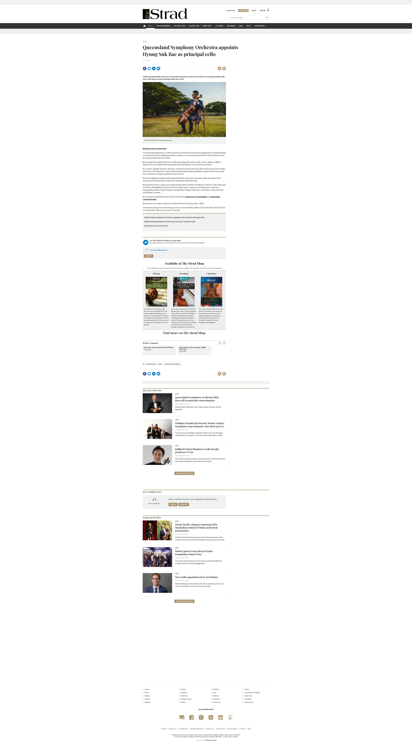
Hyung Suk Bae (151, 364)
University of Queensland (195, 197)
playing (168, 268)
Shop (254, 10)
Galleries (216, 689)
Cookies (242, 729)
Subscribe (243, 10)
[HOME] (144, 26)
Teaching (183, 273)
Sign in (197, 64)
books (182, 268)
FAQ (249, 729)
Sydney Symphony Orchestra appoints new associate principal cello (176, 217)
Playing (156, 273)
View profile (147, 349)
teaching (176, 268)
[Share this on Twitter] (149, 68)
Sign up (148, 256)
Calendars (211, 273)
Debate (147, 696)
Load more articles (184, 473)
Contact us (217, 702)
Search (267, 17)
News (145, 41)
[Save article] (224, 68)
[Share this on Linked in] (154, 68)
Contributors (183, 729)
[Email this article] (158, 68)
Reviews (216, 696)
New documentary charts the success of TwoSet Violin (173, 221)
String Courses (186, 699)
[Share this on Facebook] (145, 68)
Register (231, 10)
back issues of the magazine (212, 268)
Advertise (216, 699)
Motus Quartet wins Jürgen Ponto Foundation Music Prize (194, 552)
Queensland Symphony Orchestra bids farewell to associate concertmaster (197, 399)
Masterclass (249, 702)
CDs (191, 268)
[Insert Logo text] (165, 18)
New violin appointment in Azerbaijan (196, 577)
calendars (196, 268)
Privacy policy (232, 729)
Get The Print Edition (252, 692)
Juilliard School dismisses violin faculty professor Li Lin (197, 450)
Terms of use (220, 729)
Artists (183, 689)
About (183, 702)
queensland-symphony (172, 364)
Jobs (214, 692)
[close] (225, 64)
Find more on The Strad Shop (184, 333)
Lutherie (184, 692)
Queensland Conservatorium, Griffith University (192, 348)
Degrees (147, 702)
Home (146, 689)
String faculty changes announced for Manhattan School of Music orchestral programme (196, 527)
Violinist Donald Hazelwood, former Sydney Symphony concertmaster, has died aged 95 (199, 424)
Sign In (262, 10)
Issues (247, 689)
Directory (184, 696)
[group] (259, 26)
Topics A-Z (209, 729)
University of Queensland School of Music (158, 347)
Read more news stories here (155, 148)
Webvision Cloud (210, 740)
